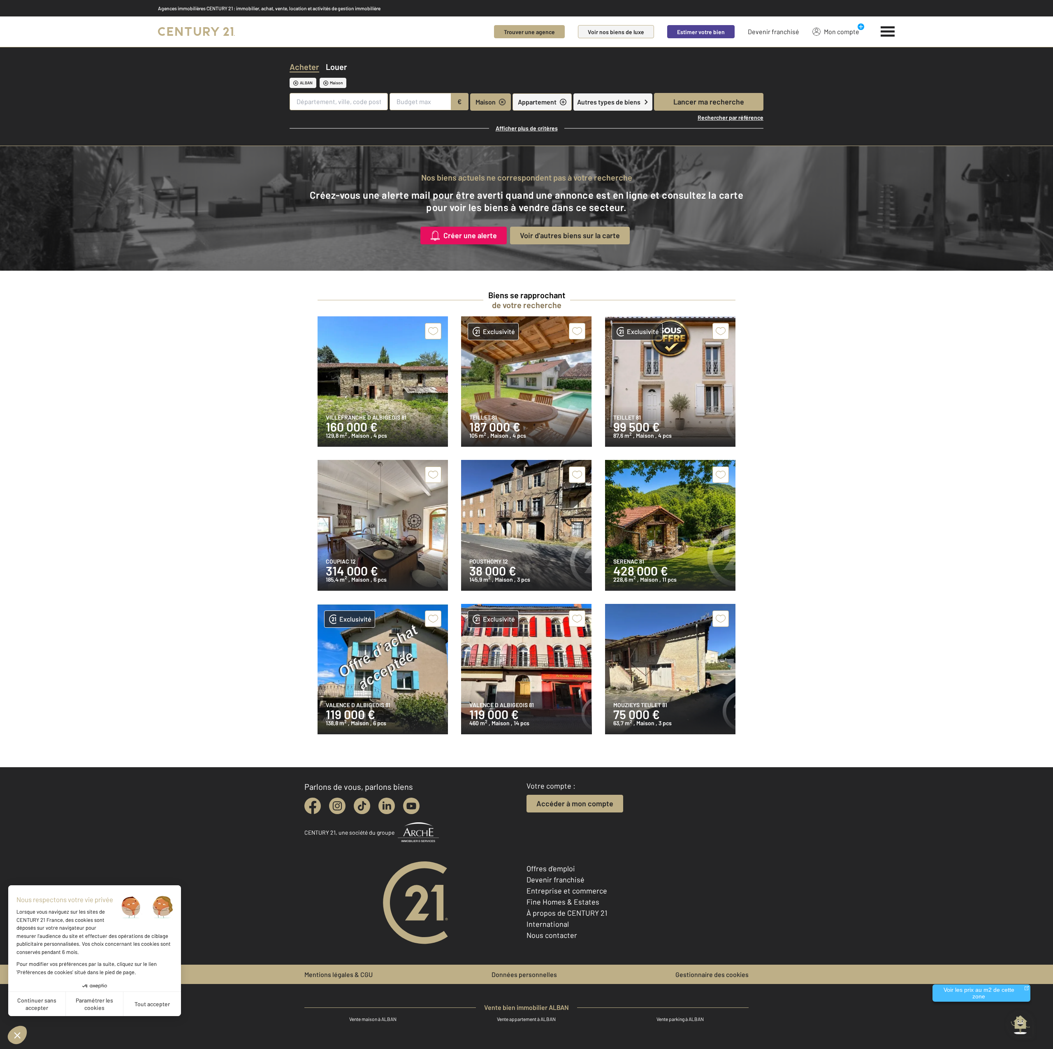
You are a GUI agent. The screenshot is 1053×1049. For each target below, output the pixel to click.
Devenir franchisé (773, 31)
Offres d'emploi (550, 868)
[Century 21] (196, 32)
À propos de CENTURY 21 (566, 912)
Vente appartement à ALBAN (526, 1019)
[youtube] (411, 806)
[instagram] (337, 806)
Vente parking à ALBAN (680, 1019)
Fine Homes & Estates (562, 901)
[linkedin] (386, 806)
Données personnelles (524, 974)
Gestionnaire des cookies (712, 974)
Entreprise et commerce (566, 890)
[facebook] (312, 806)
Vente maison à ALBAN (373, 1019)
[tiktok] (362, 806)
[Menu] (888, 31)
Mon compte (841, 31)
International (547, 923)
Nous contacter (551, 935)
